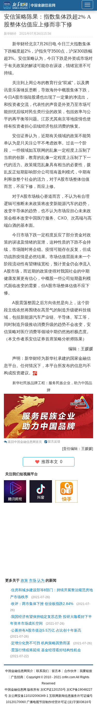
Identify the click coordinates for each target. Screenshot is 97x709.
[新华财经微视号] (16, 491)
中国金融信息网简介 (19, 671)
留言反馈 (54, 441)
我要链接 (86, 671)
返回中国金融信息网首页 (25, 442)
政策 (24, 580)
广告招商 (17, 677)
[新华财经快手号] (67, 491)
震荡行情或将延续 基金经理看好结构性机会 (46, 650)
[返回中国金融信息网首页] (35, 373)
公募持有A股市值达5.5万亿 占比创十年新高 (46, 630)
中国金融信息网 (15, 689)
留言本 (56, 671)
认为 (40, 580)
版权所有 (33, 689)
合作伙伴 (70, 671)
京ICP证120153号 (53, 689)
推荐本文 (50, 461)
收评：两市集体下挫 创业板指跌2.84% (42, 604)
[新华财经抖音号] (41, 491)
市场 (32, 580)
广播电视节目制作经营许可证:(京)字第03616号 (59, 702)
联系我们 (42, 671)
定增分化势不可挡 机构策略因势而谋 (40, 643)
